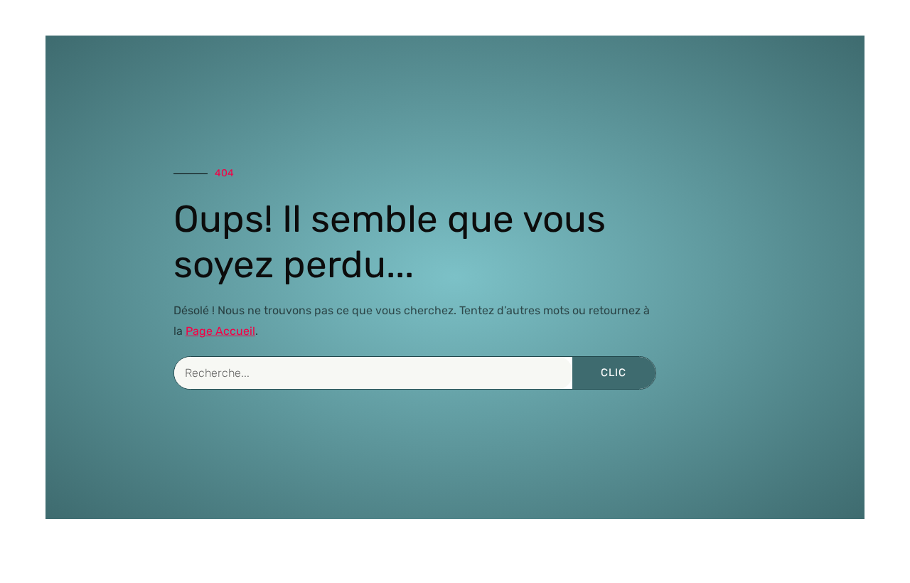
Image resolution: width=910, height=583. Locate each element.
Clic (613, 372)
